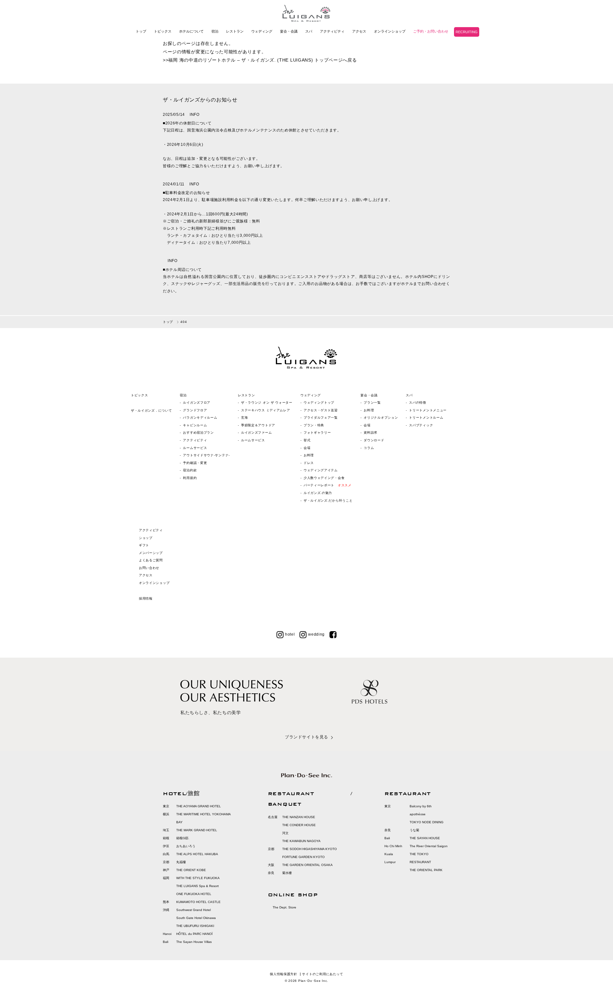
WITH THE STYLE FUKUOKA (198, 878)
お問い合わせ (149, 568)
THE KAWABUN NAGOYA (301, 841)
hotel (290, 634)
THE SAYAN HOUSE (425, 838)
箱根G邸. (182, 838)
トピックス (162, 31)
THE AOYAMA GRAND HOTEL (198, 806)
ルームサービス (195, 448)
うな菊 (414, 830)
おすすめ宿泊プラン (198, 432)
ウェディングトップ (319, 402)
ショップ (146, 538)
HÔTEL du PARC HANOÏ (194, 934)
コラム (369, 448)
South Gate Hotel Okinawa (196, 918)
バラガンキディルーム (200, 417)
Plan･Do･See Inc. (313, 980)
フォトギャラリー (317, 432)
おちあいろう (185, 846)
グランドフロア (195, 410)
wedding (316, 634)
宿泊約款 (190, 470)
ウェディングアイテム (321, 470)
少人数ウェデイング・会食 (324, 478)
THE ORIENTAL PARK (426, 870)
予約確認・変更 (195, 463)
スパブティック (421, 425)
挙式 (307, 440)
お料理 (309, 455)
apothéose (418, 814)
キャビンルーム (195, 425)
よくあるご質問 (151, 560)
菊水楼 (287, 873)
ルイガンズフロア (196, 402)
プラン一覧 (372, 402)
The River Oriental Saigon (429, 846)
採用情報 (146, 598)
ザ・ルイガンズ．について (151, 410)
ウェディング (261, 31)
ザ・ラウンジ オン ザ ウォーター (266, 402)
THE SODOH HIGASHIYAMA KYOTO (309, 849)
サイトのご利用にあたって (322, 974)
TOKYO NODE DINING (426, 822)
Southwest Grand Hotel (193, 910)
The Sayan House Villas (194, 942)
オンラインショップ (389, 31)
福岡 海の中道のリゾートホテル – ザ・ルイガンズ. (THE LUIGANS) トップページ (255, 60)
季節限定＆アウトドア (258, 425)
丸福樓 (181, 862)
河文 (285, 833)
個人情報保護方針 (283, 974)
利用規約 (190, 478)
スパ (308, 31)
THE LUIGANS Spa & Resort (197, 886)
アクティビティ (332, 31)
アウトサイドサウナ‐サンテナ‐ (206, 455)
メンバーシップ (151, 553)
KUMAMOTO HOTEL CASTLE (198, 902)
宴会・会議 (289, 31)
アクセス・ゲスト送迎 (321, 410)
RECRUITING (467, 32)
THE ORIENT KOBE (191, 870)
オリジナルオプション (381, 417)
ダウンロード (374, 440)
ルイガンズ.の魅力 (318, 493)
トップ (141, 31)
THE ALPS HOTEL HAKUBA (197, 854)
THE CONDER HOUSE (299, 825)
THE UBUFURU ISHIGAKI (195, 926)
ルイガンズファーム (256, 432)
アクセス (359, 31)
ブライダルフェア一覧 (321, 417)
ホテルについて (191, 31)
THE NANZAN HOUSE (298, 817)
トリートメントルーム (426, 417)
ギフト (144, 545)
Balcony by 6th (421, 806)
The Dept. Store (284, 907)
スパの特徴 (417, 402)
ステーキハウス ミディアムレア (265, 410)
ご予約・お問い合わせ (430, 31)
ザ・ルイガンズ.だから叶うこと (328, 500)
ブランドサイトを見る (306, 737)
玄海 (244, 417)
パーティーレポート (328, 485)
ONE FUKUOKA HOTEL (193, 894)
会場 (307, 448)
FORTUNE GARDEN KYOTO (303, 857)
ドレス (309, 463)
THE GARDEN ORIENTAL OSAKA (307, 865)
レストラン (235, 31)
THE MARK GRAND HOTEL (196, 830)
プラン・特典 (314, 425)
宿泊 (214, 31)
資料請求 (370, 432)
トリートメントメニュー (428, 410)
